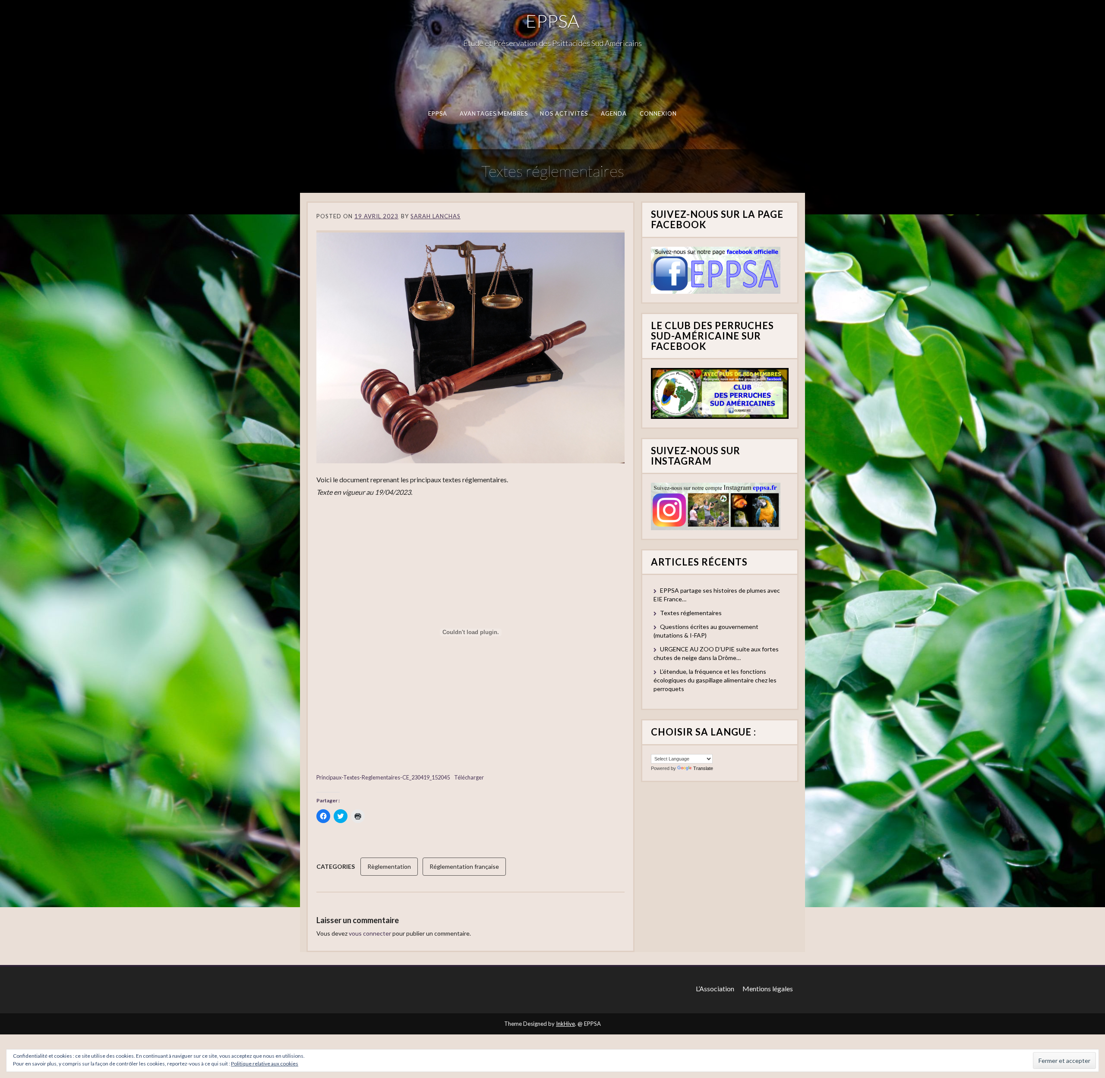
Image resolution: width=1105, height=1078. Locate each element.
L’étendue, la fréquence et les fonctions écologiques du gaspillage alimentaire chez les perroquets (715, 680)
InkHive (565, 1023)
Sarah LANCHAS (435, 216)
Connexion (658, 113)
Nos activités (564, 113)
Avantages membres (494, 113)
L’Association (715, 988)
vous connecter (370, 933)
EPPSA (552, 20)
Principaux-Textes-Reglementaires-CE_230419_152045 (383, 777)
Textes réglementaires (691, 612)
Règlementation (389, 866)
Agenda (614, 113)
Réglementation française (464, 866)
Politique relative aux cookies (264, 1063)
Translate (703, 768)
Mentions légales (767, 988)
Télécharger (469, 777)
